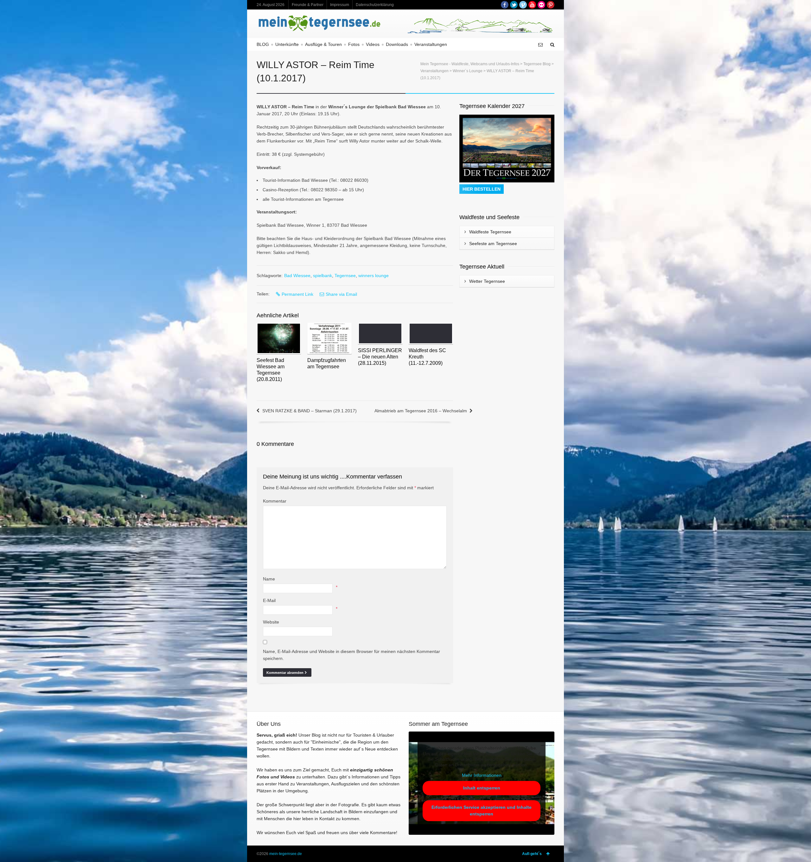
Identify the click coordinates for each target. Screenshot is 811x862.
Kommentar (274, 501)
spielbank (322, 275)
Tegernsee (345, 275)
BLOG (263, 44)
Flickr (541, 5)
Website (271, 621)
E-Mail (269, 600)
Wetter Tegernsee (487, 281)
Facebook (504, 5)
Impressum (339, 5)
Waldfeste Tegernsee (490, 231)
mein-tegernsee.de (285, 854)
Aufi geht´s (532, 854)
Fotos (354, 44)
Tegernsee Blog (537, 64)
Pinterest (550, 5)
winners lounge (373, 275)
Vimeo (523, 5)
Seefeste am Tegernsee (493, 243)
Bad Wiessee (297, 275)
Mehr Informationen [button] (481, 775)
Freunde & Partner (307, 5)
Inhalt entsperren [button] (481, 787)
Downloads (397, 44)
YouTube (532, 5)
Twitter (514, 5)
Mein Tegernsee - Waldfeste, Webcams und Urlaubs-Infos (469, 64)
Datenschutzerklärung (375, 5)
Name (269, 578)
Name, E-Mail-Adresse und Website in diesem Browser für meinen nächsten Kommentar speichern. (351, 655)
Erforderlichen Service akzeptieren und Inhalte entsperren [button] (481, 810)
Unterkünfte (287, 44)
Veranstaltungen (430, 44)
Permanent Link (297, 294)
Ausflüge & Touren (323, 44)
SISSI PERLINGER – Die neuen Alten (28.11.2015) (380, 357)
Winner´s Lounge (467, 71)
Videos (373, 44)
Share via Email (341, 294)
